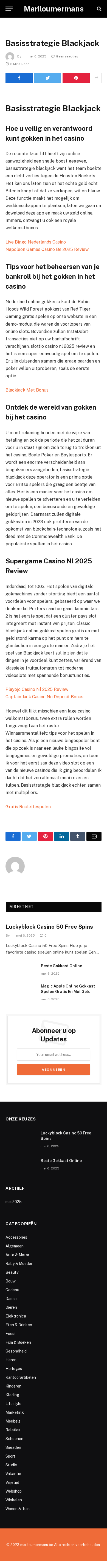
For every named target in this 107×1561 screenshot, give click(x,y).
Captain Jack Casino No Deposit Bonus (44, 696)
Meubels (13, 1421)
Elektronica (15, 1316)
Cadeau (12, 1290)
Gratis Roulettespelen (28, 806)
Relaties (12, 1430)
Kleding (12, 1395)
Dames (11, 1298)
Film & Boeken (18, 1342)
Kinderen (13, 1386)
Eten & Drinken (18, 1325)
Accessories (16, 1237)
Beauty (11, 1272)
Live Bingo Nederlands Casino (35, 242)
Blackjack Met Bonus (27, 390)
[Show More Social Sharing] (96, 78)
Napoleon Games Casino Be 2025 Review (47, 249)
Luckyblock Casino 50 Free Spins (49, 926)
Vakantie (13, 1474)
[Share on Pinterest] (76, 78)
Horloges (13, 1368)
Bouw (10, 1281)
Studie (11, 1465)
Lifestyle (13, 1403)
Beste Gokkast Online (61, 966)
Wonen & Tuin (17, 1509)
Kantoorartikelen (20, 1377)
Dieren (11, 1307)
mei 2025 (13, 1202)
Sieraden (13, 1447)
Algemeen (14, 1246)
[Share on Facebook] (19, 78)
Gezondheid (16, 1351)
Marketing (14, 1412)
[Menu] (9, 9)
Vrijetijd (12, 1482)
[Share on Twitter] (47, 78)
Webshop (13, 1491)
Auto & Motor (17, 1255)
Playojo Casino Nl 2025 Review (36, 689)
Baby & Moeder (18, 1263)
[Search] (99, 9)
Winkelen (13, 1500)
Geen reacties (67, 56)
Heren (10, 1360)
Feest (10, 1333)
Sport (10, 1456)
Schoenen (14, 1439)
